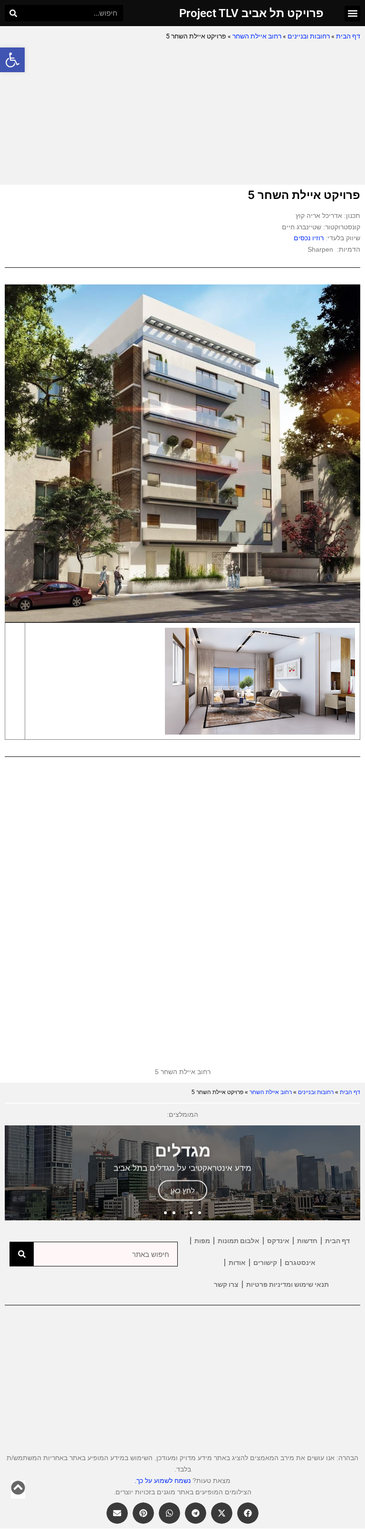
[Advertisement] (182, 113)
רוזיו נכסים (309, 238)
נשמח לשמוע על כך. (162, 1480)
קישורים (265, 1262)
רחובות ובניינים (309, 36)
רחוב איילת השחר (256, 36)
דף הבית (348, 36)
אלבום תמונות (238, 1241)
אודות (237, 1262)
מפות (202, 1241)
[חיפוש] (13, 13)
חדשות (307, 1241)
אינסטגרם (300, 1262)
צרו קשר (226, 1284)
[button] (12, 59)
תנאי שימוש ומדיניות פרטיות (287, 1284)
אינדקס (278, 1241)
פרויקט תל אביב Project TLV (251, 13)
